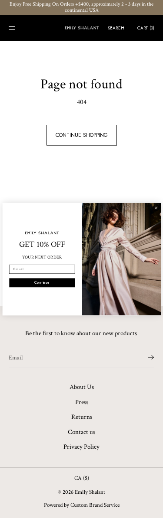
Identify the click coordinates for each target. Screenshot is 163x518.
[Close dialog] (156, 207)
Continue (42, 282)
